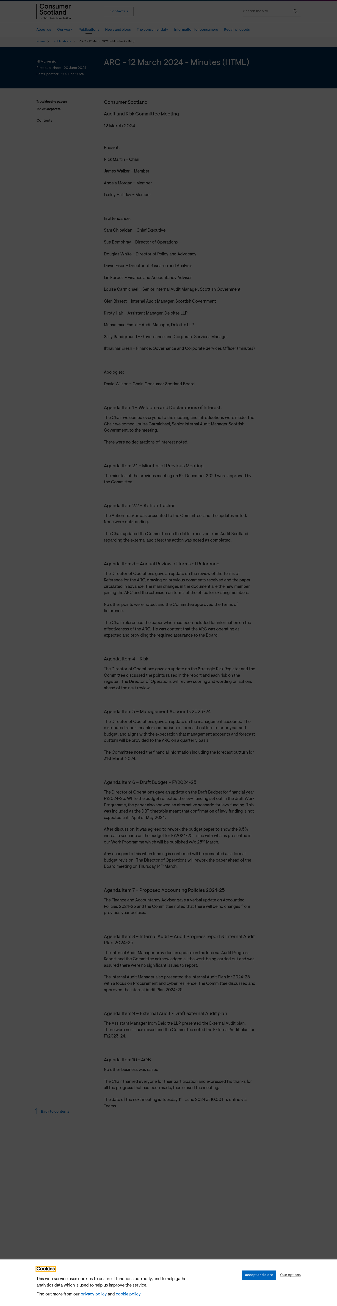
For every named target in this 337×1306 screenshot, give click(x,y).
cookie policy (128, 1294)
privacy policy (94, 1294)
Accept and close (259, 1275)
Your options (290, 1275)
